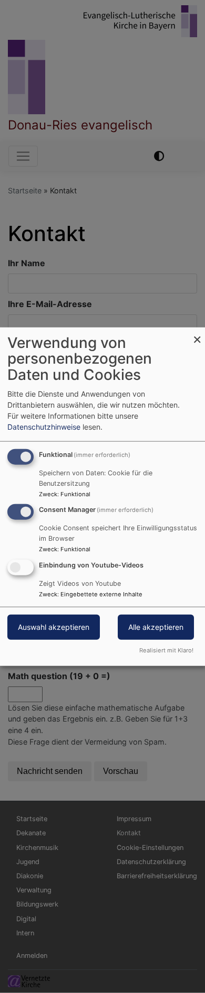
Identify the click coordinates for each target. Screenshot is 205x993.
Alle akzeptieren (155, 627)
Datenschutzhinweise (43, 426)
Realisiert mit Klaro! (166, 650)
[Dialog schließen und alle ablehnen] (197, 333)
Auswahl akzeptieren (53, 627)
